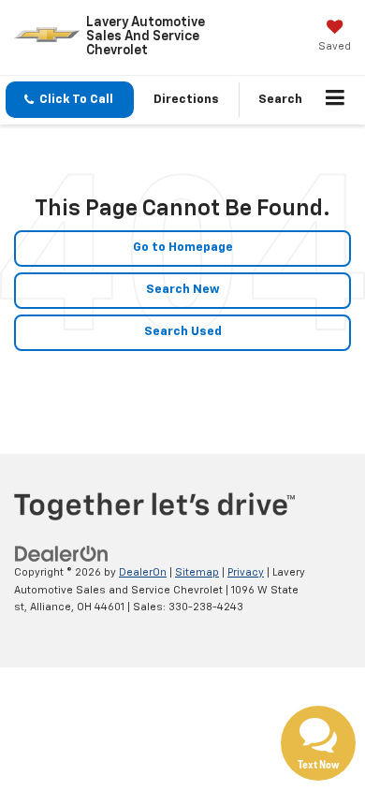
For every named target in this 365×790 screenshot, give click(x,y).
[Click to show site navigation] (335, 100)
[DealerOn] (62, 554)
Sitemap (197, 572)
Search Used (183, 332)
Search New (183, 290)
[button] (70, 99)
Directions (186, 100)
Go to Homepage (183, 247)
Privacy (245, 572)
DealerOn (143, 572)
